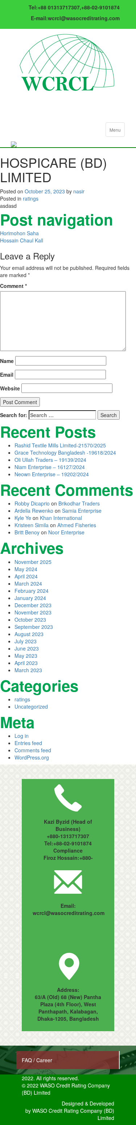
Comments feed (33, 750)
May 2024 (26, 569)
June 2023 (27, 648)
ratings (30, 198)
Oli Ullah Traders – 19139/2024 (50, 459)
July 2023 (26, 641)
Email (6, 374)
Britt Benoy (27, 532)
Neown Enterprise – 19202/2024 (52, 474)
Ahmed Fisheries (76, 525)
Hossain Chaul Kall (21, 240)
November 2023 (33, 612)
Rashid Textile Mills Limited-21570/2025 (60, 445)
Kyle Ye (23, 517)
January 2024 (30, 597)
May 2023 (26, 655)
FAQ (27, 1060)
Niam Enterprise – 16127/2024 (50, 466)
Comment (13, 285)
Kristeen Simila (32, 525)
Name (7, 360)
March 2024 (28, 583)
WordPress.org (32, 757)
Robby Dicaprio (32, 503)
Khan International (61, 517)
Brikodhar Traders (79, 503)
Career (44, 1060)
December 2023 (33, 605)
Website (10, 388)
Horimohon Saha (19, 233)
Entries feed (28, 743)
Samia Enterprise (82, 510)
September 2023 (34, 626)
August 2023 (29, 634)
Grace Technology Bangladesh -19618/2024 (65, 452)
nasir (79, 191)
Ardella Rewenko (34, 510)
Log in (22, 735)
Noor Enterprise (66, 532)
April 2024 (26, 576)
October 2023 (30, 619)
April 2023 (26, 662)
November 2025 (33, 561)
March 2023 (28, 670)
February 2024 (32, 590)
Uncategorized (31, 706)
